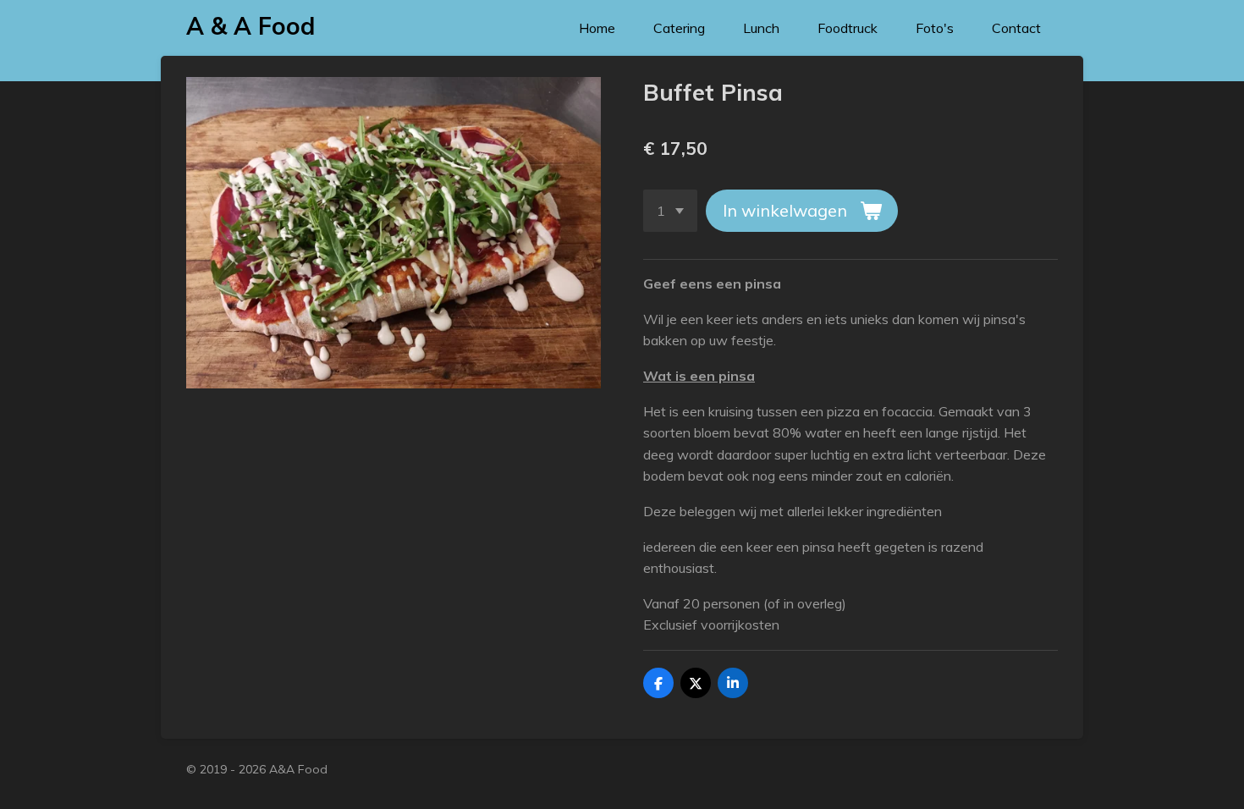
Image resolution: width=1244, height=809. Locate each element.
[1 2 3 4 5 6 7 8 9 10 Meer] (670, 211)
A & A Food (250, 26)
